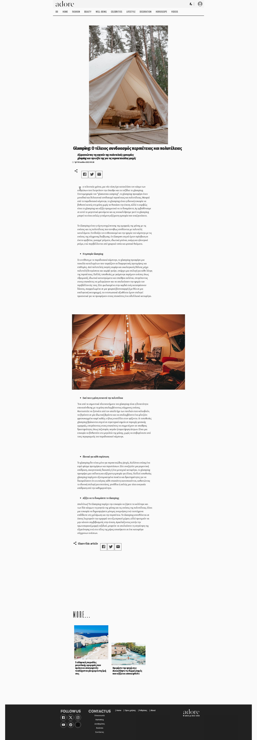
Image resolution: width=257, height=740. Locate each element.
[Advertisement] (128, 580)
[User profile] (200, 4)
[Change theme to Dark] (191, 4)
